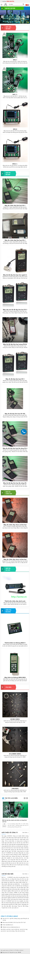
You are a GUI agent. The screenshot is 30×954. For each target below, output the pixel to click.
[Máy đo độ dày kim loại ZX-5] (15, 364)
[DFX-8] (15, 114)
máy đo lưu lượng (10, 931)
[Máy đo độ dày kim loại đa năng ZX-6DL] (15, 468)
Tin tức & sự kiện (11, 798)
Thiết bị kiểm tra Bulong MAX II (15, 643)
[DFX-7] (15, 45)
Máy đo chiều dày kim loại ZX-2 (15, 240)
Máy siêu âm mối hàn (20, 931)
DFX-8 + (15, 164)
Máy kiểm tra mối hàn (5, 929)
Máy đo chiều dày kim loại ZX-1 (15, 205)
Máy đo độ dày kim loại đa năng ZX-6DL (15, 483)
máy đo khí (3, 931)
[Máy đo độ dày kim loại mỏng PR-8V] (15, 329)
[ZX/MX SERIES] (15, 704)
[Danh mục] (1, 5)
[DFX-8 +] (15, 149)
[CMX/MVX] (15, 774)
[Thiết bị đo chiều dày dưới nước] (15, 586)
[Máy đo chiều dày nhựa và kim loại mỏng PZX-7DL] (15, 545)
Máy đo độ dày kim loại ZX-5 (15, 379)
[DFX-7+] (15, 80)
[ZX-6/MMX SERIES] (15, 739)
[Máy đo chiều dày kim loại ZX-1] (15, 191)
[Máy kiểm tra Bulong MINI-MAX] (15, 663)
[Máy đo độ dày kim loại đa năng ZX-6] (15, 434)
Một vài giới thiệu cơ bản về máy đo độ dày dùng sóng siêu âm (15, 820)
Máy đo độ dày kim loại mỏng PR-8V (15, 344)
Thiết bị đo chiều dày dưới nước (15, 601)
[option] (15, 17)
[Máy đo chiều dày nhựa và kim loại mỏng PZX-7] (15, 510)
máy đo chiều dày (15, 929)
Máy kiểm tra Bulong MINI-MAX (15, 677)
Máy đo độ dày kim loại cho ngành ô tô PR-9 (15, 275)
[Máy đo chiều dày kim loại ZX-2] (15, 225)
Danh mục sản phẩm (10, 8)
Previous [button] (2, 16)
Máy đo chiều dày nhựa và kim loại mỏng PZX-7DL (15, 559)
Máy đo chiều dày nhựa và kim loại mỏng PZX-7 (15, 525)
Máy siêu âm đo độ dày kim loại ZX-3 (15, 309)
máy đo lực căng (23, 929)
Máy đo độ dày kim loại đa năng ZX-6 (15, 448)
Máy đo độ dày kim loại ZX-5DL (15, 413)
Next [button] (27, 16)
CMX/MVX (15, 788)
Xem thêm (24, 832)
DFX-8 (15, 129)
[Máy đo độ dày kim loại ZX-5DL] (15, 399)
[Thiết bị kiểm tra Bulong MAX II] (15, 628)
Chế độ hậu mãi (7, 874)
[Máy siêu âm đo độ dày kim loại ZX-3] (15, 295)
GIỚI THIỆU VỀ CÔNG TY (10, 832)
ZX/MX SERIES (15, 719)
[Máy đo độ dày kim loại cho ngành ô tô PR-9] (15, 260)
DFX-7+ (15, 94)
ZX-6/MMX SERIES (15, 754)
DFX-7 (15, 60)
